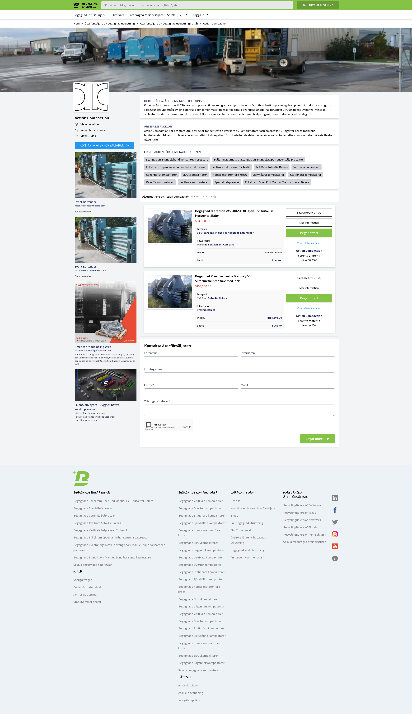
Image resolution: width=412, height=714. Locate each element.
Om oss (235, 501)
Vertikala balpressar (306, 167)
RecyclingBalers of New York (302, 520)
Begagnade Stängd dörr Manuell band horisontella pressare (112, 557)
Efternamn (248, 353)
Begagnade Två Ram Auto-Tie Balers (97, 523)
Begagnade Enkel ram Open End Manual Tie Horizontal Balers (113, 501)
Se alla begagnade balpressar (92, 564)
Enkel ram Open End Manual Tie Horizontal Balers (277, 182)
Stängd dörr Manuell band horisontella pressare (177, 159)
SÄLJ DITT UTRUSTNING (317, 5)
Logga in (198, 15)
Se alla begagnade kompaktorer (199, 670)
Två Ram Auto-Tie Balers (272, 167)
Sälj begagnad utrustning (247, 523)
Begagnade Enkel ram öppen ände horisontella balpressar (111, 537)
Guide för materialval (87, 587)
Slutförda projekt (242, 530)
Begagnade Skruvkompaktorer (198, 542)
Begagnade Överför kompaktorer (199, 508)
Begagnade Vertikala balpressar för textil (100, 530)
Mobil (244, 385)
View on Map (309, 260)
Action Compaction (215, 23)
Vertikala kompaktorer (194, 182)
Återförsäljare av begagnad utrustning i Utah (169, 23)
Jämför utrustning (85, 594)
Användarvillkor (188, 685)
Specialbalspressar (227, 182)
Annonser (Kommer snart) (247, 557)
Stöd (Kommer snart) (87, 601)
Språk (175, 15)
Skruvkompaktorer (195, 174)
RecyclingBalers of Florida (300, 527)
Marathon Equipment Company (215, 244)
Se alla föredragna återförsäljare (304, 541)
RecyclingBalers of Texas (299, 512)
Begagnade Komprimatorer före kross (199, 532)
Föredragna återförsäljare (146, 15)
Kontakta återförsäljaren (102, 145)
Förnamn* (150, 353)
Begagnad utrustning (87, 15)
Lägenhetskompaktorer (161, 174)
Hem (76, 23)
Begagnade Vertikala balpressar (94, 515)
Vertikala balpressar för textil (231, 167)
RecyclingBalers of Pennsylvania (304, 534)
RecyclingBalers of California (302, 505)
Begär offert (309, 233)
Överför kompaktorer (160, 182)
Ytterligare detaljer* (157, 401)
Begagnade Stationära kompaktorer (201, 515)
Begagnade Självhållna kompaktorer (202, 523)
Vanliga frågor (82, 580)
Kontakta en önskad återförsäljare (253, 508)
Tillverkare (117, 15)
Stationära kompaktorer (305, 174)
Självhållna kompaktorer (268, 174)
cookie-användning (190, 692)
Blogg (234, 515)
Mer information (309, 222)
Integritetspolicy (189, 700)
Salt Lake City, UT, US (309, 212)
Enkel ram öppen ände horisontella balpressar (176, 167)
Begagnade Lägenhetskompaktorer (201, 550)
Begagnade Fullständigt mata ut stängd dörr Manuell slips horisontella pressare (119, 547)
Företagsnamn (153, 369)
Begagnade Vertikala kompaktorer (200, 501)
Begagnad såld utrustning (247, 550)
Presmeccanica (206, 309)
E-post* (149, 385)
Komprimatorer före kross (230, 174)
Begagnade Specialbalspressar (93, 508)
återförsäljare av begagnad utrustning (110, 23)
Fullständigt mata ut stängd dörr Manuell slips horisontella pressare (258, 159)
